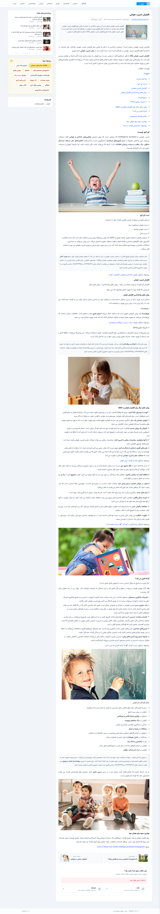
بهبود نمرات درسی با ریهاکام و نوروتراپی (123, 322)
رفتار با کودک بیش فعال (128, 460)
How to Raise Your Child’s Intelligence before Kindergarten (121, 847)
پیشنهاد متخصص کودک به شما (135, 125)
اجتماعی (49, 3)
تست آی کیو (142, 84)
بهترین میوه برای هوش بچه (136, 121)
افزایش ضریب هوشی (139, 88)
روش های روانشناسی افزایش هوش (134, 92)
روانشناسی (31, 3)
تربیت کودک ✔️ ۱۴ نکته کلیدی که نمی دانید (121, 645)
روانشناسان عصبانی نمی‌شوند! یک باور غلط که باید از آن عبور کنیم (26, 33)
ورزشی (41, 3)
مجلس (22, 3)
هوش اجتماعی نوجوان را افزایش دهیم (123, 274)
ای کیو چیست (141, 79)
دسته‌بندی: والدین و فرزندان (139, 19)
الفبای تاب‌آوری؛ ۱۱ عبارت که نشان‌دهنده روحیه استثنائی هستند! (28, 18)
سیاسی (75, 3)
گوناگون (83, 3)
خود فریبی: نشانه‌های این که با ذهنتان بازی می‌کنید (27, 47)
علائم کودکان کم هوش (138, 116)
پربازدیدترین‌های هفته (44, 13)
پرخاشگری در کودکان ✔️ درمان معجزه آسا (122, 524)
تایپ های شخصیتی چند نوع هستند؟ (31, 26)
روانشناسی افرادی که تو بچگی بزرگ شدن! (30, 41)
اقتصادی (66, 3)
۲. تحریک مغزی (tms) (139, 101)
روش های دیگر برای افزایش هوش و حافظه (131, 107)
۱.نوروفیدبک (142, 97)
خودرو (58, 3)
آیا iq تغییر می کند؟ (140, 111)
